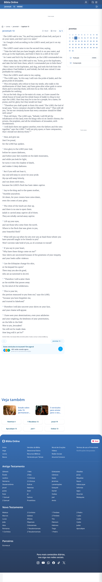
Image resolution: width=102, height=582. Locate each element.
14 (79, 38)
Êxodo (4, 475)
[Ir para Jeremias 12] (4, 341)
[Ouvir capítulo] (96, 6)
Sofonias (79, 487)
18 (91, 38)
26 (85, 41)
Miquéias (79, 478)
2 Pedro (79, 512)
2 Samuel (5, 500)
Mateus (5, 512)
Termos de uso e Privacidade (87, 447)
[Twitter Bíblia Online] (64, 562)
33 (76, 44)
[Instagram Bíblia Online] (38, 562)
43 (76, 48)
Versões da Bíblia (33, 447)
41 (70, 48)
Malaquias (80, 497)
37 (88, 44)
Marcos (5, 516)
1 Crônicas (31, 478)
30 (97, 41)
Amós (54, 500)
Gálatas (30, 516)
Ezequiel (55, 487)
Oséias (54, 494)
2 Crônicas (31, 481)
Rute (4, 494)
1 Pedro (55, 532)
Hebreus (55, 525)
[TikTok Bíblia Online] (58, 562)
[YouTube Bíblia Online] (43, 562)
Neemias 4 (11, 422)
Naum (78, 481)
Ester (29, 491)
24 (79, 41)
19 (94, 38)
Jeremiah (16, 26)
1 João (78, 516)
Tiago (54, 528)
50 (97, 48)
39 (94, 44)
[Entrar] (86, 2)
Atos (4, 525)
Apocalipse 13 (11, 429)
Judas (78, 525)
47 (88, 48)
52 (73, 51)
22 (73, 41)
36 (85, 44)
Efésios (29, 519)
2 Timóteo (55, 516)
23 (76, 41)
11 (70, 38)
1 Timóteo (55, 512)
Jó (27, 494)
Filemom (55, 522)
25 (82, 41)
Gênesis (5, 471)
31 (70, 44)
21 (70, 41)
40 (97, 44)
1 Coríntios (6, 532)
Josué (4, 487)
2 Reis (29, 475)
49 (94, 48)
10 (97, 35)
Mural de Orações (58, 447)
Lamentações (57, 484)
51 (70, 51)
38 (91, 44)
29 (94, 41)
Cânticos (55, 475)
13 (14, 7)
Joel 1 (33, 429)
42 (73, 48)
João (4, 522)
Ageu (78, 491)
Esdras (29, 484)
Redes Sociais (57, 454)
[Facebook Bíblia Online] (53, 562)
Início (4, 447)
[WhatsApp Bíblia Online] (48, 562)
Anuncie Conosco (58, 457)
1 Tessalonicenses (34, 528)
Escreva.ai (6, 545)
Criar (54, 31)
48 (91, 48)
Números (5, 481)
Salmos (30, 497)
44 (79, 48)
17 (88, 38)
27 (88, 41)
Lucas (4, 519)
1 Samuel (5, 497)
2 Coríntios (31, 512)
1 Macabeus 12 (33, 422)
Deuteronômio (8, 484)
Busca (4, 457)
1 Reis (29, 471)
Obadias (79, 471)
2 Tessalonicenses (34, 532)
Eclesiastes (56, 471)
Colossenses (31, 525)
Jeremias (55, 481)
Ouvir (46, 31)
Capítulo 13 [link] (25, 26)
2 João (78, 519)
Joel (53, 497)
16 (85, 38)
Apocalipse (80, 528)
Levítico (5, 478)
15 (82, 38)
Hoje (4, 451)
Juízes (4, 491)
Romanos (6, 528)
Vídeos (54, 451)
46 (85, 48)
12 (73, 38)
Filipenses (30, 522)
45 (82, 48)
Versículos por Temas (35, 457)
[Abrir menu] (96, 2)
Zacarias (79, 494)
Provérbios (31, 500)
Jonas (78, 475)
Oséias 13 (54, 429)
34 (79, 44)
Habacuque (80, 484)
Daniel (54, 491)
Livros (8, 26)
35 (82, 44)
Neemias (30, 487)
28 (91, 41)
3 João (78, 522)
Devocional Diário (33, 451)
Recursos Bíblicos (33, 454)
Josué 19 (54, 422)
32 (73, 44)
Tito (53, 519)
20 (97, 38)
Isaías (54, 478)
